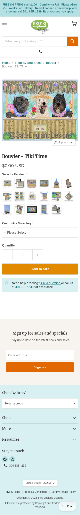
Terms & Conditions (36, 492)
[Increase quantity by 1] (38, 254)
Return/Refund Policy (63, 492)
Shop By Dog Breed (28, 62)
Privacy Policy (12, 492)
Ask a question (50, 283)
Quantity (8, 245)
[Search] (72, 41)
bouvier (51, 62)
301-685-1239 (41, 50)
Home (6, 62)
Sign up (40, 367)
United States (38, 483)
